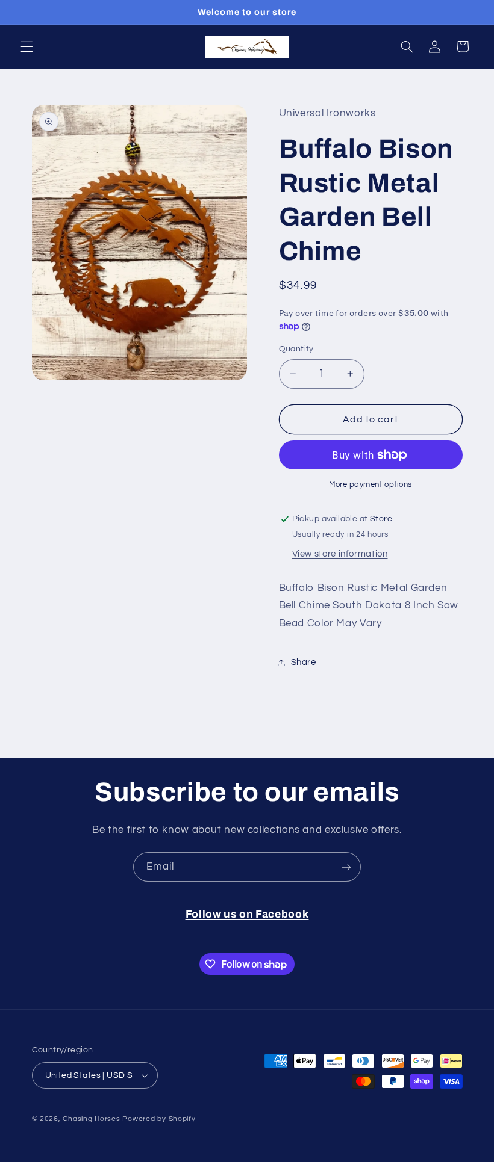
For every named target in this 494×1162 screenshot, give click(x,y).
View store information (340, 553)
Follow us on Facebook (247, 914)
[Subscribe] (346, 867)
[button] (26, 46)
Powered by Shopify (158, 1119)
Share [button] (303, 662)
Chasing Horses (92, 1119)
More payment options (370, 485)
